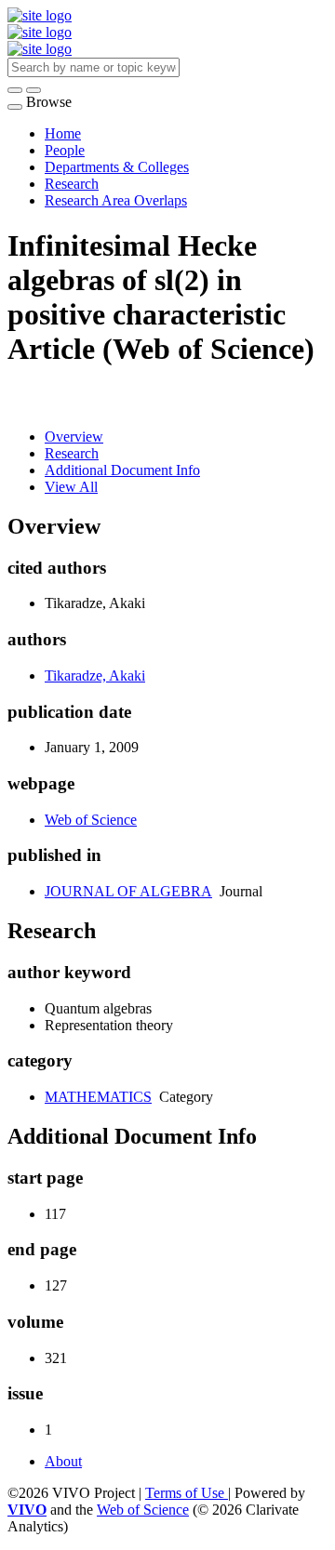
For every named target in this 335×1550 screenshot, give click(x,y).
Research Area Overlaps (116, 200)
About (63, 1461)
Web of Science (91, 820)
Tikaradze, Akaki (95, 675)
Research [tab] (72, 453)
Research (72, 184)
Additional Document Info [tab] (122, 470)
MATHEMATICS (98, 1097)
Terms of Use (186, 1493)
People (65, 150)
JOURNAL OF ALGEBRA (128, 891)
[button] (14, 90)
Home (63, 133)
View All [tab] (71, 487)
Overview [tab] (74, 436)
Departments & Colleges (117, 167)
